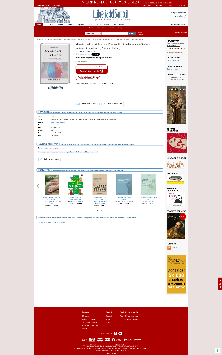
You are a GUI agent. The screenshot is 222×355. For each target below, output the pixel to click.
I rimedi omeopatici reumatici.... (124, 198)
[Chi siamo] (52, 15)
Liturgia (120, 28)
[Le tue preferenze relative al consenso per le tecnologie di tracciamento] (217, 350)
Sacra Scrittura (101, 28)
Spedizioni (147, 5)
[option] (52, 191)
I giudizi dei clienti (173, 61)
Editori (108, 322)
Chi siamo (85, 316)
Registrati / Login (178, 12)
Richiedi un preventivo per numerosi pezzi (96, 83)
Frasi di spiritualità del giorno (130, 319)
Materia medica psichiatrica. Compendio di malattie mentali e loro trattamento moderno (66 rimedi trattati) (107, 39)
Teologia (112, 28)
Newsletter (173, 41)
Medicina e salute (54, 39)
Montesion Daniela (76, 201)
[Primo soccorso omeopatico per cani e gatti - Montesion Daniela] (75, 185)
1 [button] (98, 211)
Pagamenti (160, 5)
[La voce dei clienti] (175, 164)
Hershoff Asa (149, 201)
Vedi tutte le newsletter (175, 52)
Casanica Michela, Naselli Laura (100, 202)
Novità (91, 28)
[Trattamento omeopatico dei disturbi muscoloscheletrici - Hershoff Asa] (148, 185)
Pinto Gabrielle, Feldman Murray (52, 202)
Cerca (131, 33)
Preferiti (57, 5)
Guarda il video (172, 69)
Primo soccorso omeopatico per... (76, 198)
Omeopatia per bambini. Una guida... (51, 198)
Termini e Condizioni (89, 319)
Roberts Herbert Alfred (125, 201)
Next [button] (161, 185)
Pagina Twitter (120, 333)
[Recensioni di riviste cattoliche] (175, 179)
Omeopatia (66, 39)
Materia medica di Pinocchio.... (100, 198)
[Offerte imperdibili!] (178, 143)
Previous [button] (38, 185)
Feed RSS (171, 244)
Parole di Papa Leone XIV (129, 312)
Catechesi (129, 28)
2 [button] (101, 211)
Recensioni (172, 173)
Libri (45, 39)
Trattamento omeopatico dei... (148, 198)
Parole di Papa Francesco (129, 316)
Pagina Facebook (115, 333)
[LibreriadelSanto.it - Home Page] (111, 15)
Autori (108, 319)
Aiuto (171, 5)
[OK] (182, 48)
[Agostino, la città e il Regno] (176, 226)
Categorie (109, 316)
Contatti (182, 5)
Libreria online (111, 354)
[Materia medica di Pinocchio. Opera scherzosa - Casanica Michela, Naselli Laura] (99, 185)
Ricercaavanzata (140, 33)
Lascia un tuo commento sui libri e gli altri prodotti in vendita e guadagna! (68, 152)
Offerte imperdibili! (172, 130)
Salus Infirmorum (56, 125)
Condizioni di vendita (89, 322)
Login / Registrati (43, 5)
